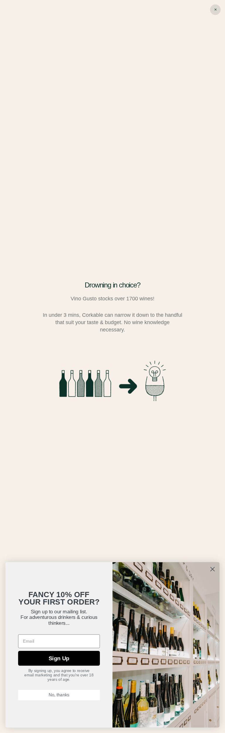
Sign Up (59, 658)
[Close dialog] (212, 569)
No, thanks (59, 695)
